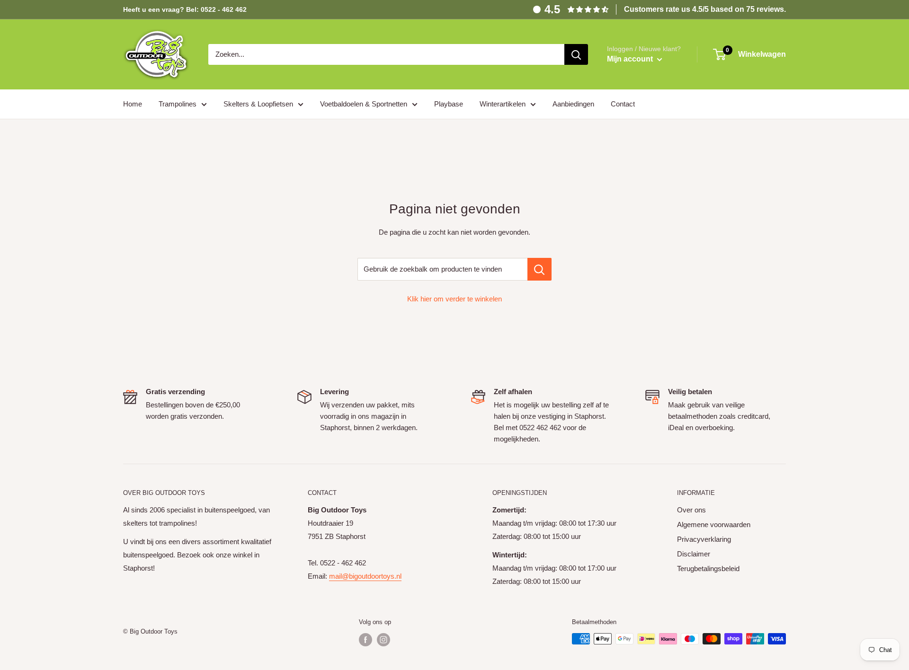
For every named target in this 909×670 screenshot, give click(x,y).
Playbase (448, 104)
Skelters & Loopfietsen (258, 104)
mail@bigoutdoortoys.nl (365, 576)
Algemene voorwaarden (713, 524)
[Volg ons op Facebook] (365, 639)
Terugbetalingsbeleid (708, 568)
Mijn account (631, 59)
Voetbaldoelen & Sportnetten (363, 104)
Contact (623, 104)
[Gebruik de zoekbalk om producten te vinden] (539, 269)
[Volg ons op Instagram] (383, 639)
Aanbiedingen (573, 104)
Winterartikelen (503, 104)
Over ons (691, 510)
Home (132, 104)
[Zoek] (576, 54)
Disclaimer (693, 554)
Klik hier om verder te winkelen (454, 299)
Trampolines (177, 104)
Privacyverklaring (704, 539)
